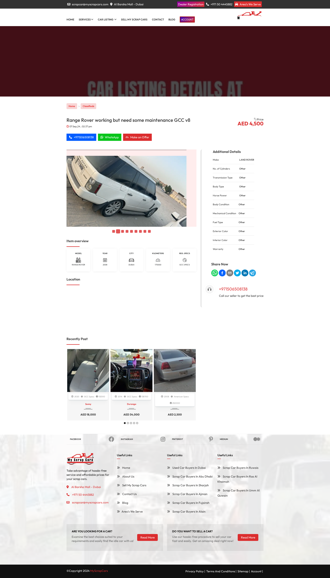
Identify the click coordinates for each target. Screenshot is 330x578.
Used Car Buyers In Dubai (189, 467)
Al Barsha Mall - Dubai (128, 4)
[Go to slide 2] (128, 423)
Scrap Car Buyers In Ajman (189, 494)
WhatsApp (112, 137)
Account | (257, 571)
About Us (128, 476)
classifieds (88, 106)
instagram (127, 439)
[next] (189, 188)
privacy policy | (195, 571)
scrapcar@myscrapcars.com (90, 4)
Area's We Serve (250, 4)
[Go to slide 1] (125, 423)
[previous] (73, 188)
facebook (75, 439)
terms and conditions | (221, 571)
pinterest (177, 439)
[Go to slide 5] (137, 423)
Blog (125, 502)
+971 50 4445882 (221, 4)
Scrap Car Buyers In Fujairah (190, 502)
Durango (131, 404)
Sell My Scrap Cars (134, 485)
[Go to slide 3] (131, 423)
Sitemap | (244, 571)
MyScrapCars (99, 571)
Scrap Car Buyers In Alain (188, 511)
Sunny (88, 404)
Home (72, 106)
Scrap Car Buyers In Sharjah (190, 485)
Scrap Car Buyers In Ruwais (240, 467)
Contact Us (129, 494)
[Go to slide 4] (134, 423)
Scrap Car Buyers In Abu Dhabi (192, 476)
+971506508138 (84, 137)
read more (147, 537)
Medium (224, 439)
